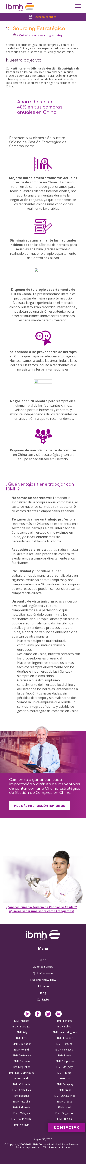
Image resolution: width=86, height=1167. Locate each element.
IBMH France (64, 1072)
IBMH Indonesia (21, 1107)
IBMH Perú (21, 1038)
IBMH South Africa (21, 1119)
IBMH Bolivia (64, 1026)
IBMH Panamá (64, 1020)
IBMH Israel (64, 1107)
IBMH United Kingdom (64, 1032)
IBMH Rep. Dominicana (21, 1072)
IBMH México (21, 1020)
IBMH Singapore (64, 1113)
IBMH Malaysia (21, 1113)
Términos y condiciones (56, 1147)
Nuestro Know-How (43, 980)
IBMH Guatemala (21, 1055)
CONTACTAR (66, 1127)
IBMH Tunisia (64, 1119)
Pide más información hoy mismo (39, 806)
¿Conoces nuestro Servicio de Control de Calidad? (41, 907)
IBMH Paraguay (64, 1084)
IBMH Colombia (21, 1084)
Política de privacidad (28, 1147)
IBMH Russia (64, 1055)
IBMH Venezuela (64, 1049)
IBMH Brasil (64, 1090)
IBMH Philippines (64, 1061)
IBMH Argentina (21, 1067)
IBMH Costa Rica (21, 1090)
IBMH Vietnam (21, 1124)
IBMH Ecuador (65, 1038)
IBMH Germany (21, 1061)
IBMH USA (64, 1078)
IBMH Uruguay (64, 1067)
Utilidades (43, 986)
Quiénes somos (43, 966)
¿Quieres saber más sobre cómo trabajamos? (41, 911)
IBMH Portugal (64, 1044)
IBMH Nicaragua (21, 1026)
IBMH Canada (21, 1078)
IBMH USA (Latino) (64, 1096)
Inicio (43, 960)
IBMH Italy (21, 1032)
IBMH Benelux (21, 1096)
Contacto (43, 999)
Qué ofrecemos (43, 973)
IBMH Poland (21, 1049)
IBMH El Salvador (21, 1044)
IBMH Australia (21, 1101)
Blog (43, 993)
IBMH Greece (64, 1101)
